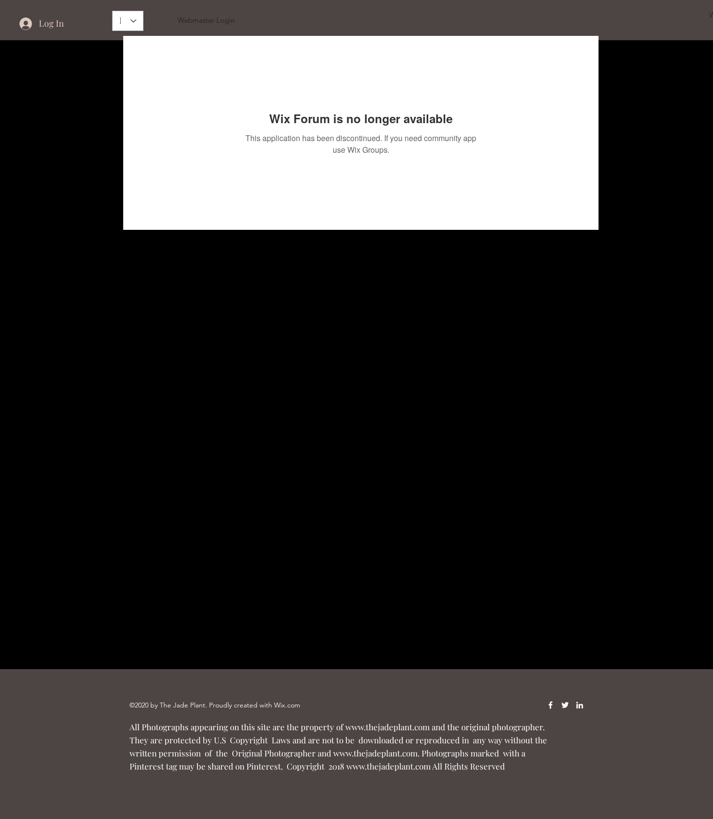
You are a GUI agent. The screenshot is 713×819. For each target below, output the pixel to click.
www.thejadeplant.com (387, 727)
